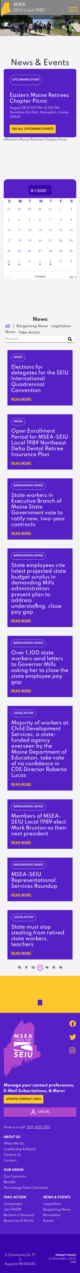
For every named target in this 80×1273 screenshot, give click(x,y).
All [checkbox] (7, 326)
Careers (10, 1160)
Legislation (52, 1204)
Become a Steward (19, 1215)
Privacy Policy (65, 1255)
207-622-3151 (38, 1127)
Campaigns (13, 1204)
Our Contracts (15, 1176)
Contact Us (12, 1155)
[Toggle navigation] (73, 9)
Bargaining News (57, 1209)
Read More (21, 399)
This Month (40, 276)
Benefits (10, 1182)
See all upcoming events (33, 129)
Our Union (13, 1170)
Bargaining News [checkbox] (32, 326)
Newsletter (52, 1215)
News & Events (57, 1197)
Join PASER (12, 1209)
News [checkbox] (10, 332)
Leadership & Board (20, 1149)
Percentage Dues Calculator (26, 1187)
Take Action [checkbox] (29, 332)
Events (48, 1220)
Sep (71, 276)
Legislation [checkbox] (61, 326)
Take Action (15, 1197)
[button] (14, 966)
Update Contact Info (23, 1099)
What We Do (14, 1143)
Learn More (21, 124)
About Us (12, 1137)
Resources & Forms (18, 1220)
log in (43, 1111)
